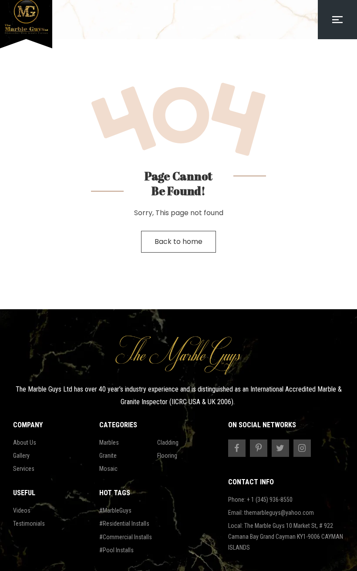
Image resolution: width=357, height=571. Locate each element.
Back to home (178, 242)
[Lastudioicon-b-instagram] (302, 448)
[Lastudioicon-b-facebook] (237, 448)
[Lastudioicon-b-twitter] (280, 448)
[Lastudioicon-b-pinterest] (258, 448)
